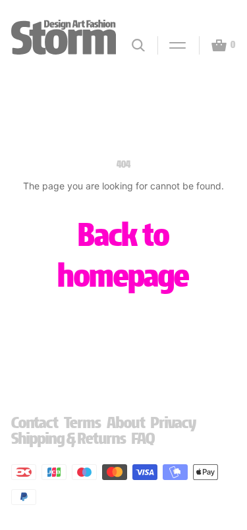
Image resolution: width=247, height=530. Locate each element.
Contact (35, 422)
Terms (82, 422)
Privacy (173, 422)
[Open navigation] (171, 45)
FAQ (143, 438)
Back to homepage (123, 255)
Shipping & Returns (68, 438)
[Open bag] (213, 45)
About (126, 422)
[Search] (138, 45)
